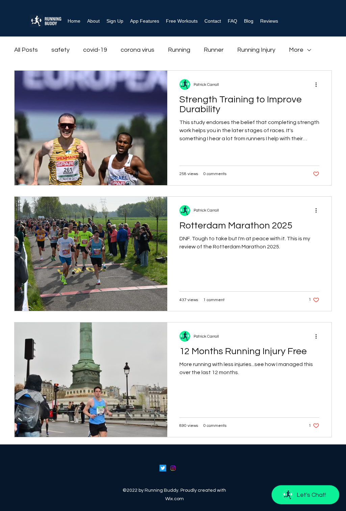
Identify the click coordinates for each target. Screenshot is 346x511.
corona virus (137, 50)
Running (179, 50)
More (296, 50)
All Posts (26, 50)
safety (60, 50)
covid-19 (95, 50)
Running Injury (256, 50)
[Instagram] (173, 468)
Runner (214, 50)
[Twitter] (162, 468)
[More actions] (318, 84)
